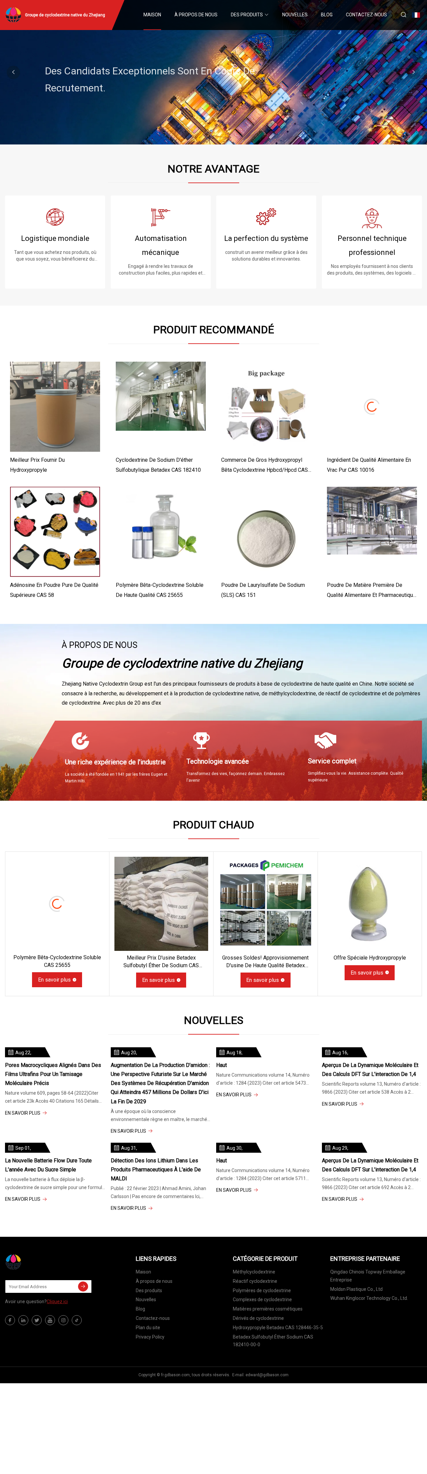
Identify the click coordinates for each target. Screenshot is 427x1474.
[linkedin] (23, 1320)
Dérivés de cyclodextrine (258, 1318)
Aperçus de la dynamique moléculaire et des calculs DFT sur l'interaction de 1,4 (370, 1069)
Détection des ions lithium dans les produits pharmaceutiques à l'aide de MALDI (156, 1169)
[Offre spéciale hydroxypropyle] (370, 904)
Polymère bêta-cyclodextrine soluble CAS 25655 (57, 961)
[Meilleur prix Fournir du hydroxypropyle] (55, 407)
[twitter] (37, 1320)
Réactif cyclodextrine (255, 1281)
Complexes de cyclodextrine (262, 1299)
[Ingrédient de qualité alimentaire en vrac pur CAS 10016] (372, 407)
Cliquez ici (57, 1301)
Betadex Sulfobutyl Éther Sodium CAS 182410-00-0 (273, 1341)
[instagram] (63, 1320)
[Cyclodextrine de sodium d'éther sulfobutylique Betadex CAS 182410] (161, 407)
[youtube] (50, 1320)
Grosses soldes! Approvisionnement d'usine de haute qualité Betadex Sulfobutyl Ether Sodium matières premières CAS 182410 (265, 962)
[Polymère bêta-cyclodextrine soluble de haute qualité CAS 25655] (161, 532)
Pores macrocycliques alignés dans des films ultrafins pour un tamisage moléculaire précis (53, 1074)
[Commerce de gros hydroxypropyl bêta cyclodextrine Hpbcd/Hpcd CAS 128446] (266, 407)
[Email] (83, 1286)
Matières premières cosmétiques (268, 1309)
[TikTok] (77, 1320)
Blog (327, 14)
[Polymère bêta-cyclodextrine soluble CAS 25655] (57, 904)
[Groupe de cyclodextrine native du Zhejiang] (38, 1262)
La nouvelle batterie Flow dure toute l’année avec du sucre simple (48, 1165)
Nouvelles (295, 14)
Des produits (247, 14)
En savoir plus (54, 980)
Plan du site (148, 1327)
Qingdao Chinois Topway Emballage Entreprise (367, 1275)
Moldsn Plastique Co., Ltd (356, 1289)
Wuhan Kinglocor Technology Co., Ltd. (369, 1298)
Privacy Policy (150, 1337)
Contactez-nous (366, 14)
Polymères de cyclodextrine (262, 1290)
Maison (152, 14)
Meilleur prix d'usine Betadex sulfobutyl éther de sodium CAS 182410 (161, 962)
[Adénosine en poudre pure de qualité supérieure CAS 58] (55, 532)
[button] (413, 72)
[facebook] (10, 1320)
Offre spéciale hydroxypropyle (370, 958)
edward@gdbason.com (267, 1375)
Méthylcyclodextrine (254, 1271)
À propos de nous (196, 14)
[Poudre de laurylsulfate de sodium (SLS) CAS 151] (266, 532)
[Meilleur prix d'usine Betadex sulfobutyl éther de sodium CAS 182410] (161, 904)
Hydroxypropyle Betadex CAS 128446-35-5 (278, 1327)
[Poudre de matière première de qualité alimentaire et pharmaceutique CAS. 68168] (372, 532)
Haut (221, 1065)
